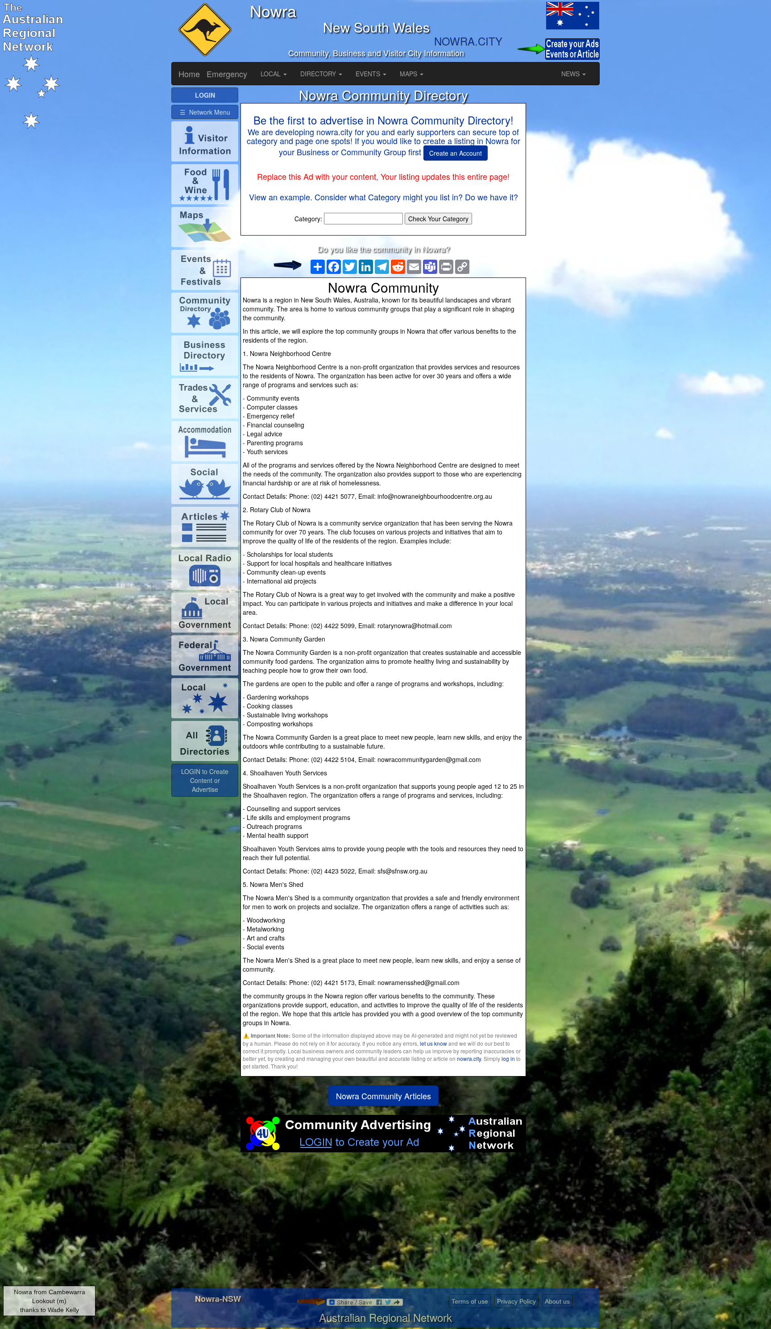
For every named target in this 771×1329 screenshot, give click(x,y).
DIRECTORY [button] (319, 73)
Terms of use (470, 1301)
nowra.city (469, 1058)
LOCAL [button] (271, 73)
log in (508, 1058)
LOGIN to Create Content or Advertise (204, 780)
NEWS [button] (571, 73)
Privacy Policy (516, 1301)
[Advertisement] (383, 1223)
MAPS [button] (409, 73)
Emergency (227, 73)
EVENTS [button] (369, 73)
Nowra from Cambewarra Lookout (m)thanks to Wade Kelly (49, 1300)
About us (557, 1301)
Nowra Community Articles (383, 1095)
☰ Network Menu (205, 112)
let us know (433, 1043)
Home (189, 73)
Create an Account (455, 153)
